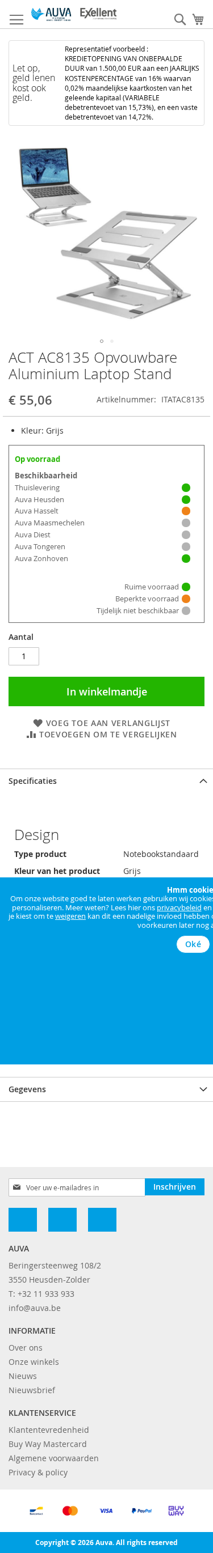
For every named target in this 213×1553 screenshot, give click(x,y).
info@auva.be (35, 1307)
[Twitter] (102, 1220)
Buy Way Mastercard (48, 1444)
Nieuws (23, 1375)
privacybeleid (179, 907)
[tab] (106, 781)
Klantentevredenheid (49, 1429)
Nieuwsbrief (32, 1390)
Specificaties (33, 780)
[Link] (62, 1220)
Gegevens (27, 1089)
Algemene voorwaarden (54, 1458)
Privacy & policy (38, 1472)
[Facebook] (23, 1220)
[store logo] (73, 14)
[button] (102, 341)
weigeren (70, 916)
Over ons (26, 1347)
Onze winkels (34, 1361)
